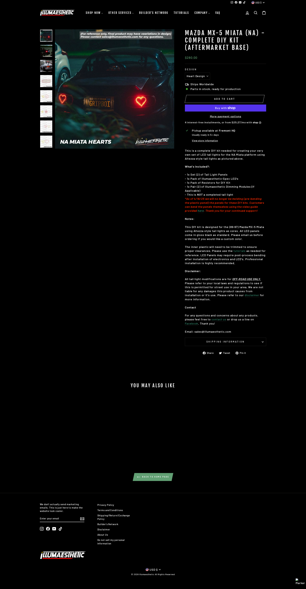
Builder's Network (107, 524)
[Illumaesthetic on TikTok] (60, 529)
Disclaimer (103, 529)
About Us (102, 534)
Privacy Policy (105, 504)
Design (191, 69)
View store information (205, 140)
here (201, 210)
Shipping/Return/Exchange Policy (113, 517)
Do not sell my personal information (111, 541)
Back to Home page (155, 477)
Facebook (191, 323)
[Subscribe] (82, 519)
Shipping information (225, 341)
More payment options (225, 116)
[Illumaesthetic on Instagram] (42, 529)
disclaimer (252, 295)
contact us (218, 319)
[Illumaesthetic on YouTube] (54, 529)
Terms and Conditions (110, 510)
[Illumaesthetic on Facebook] (48, 529)
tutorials (239, 251)
